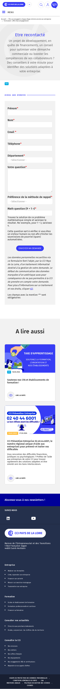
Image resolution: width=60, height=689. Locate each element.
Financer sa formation (15, 610)
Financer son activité (15, 579)
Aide (14, 95)
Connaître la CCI (13, 640)
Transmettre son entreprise (17, 586)
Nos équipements (14, 658)
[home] (14, 4)
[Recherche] (41, 5)
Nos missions (13, 646)
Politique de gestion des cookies (37, 683)
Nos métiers (12, 650)
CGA (42, 680)
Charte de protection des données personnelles (28, 678)
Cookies (30, 685)
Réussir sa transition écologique (19, 583)
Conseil (8, 95)
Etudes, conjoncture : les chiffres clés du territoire (26, 630)
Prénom (12, 108)
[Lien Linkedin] (17, 518)
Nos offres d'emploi (15, 654)
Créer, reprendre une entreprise (19, 575)
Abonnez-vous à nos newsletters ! (25, 500)
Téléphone (14, 143)
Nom (10, 120)
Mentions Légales (13, 683)
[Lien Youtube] (42, 518)
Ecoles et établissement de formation (21, 602)
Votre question (16, 167)
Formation (22, 95)
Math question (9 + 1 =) (21, 208)
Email (11, 132)
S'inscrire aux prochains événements (21, 626)
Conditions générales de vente (25, 680)
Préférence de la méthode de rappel (29, 197)
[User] (48, 5)
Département (15, 155)
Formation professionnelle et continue (21, 606)
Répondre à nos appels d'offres (19, 666)
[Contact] (54, 5)
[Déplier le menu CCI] (29, 4)
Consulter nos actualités (17, 620)
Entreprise (10, 565)
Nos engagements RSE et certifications (21, 662)
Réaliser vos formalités (16, 571)
